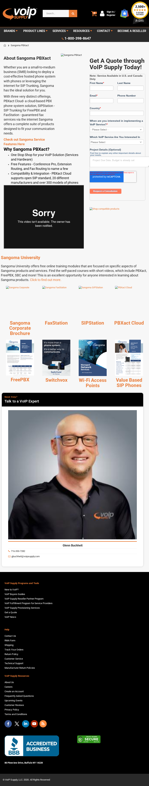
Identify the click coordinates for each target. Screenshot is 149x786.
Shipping (9, 645)
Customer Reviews (14, 705)
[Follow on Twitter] (17, 724)
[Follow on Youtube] (34, 723)
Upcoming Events (14, 700)
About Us (9, 682)
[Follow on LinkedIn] (25, 723)
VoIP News (10, 617)
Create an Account (14, 691)
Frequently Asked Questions (19, 696)
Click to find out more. (45, 280)
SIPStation (92, 323)
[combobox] (60, 13)
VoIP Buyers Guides (15, 594)
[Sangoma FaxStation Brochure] (56, 302)
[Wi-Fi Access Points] (92, 358)
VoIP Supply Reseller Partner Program (24, 598)
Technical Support (14, 663)
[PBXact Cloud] (129, 302)
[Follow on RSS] (43, 723)
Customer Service (14, 658)
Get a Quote (11, 612)
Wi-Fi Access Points (92, 382)
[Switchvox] (56, 358)
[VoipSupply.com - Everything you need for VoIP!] (20, 13)
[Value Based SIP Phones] (129, 358)
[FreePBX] (20, 357)
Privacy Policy (12, 709)
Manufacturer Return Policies (20, 667)
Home (5, 45)
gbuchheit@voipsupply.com (25, 556)
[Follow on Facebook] (8, 723)
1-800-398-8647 (78, 38)
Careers (9, 686)
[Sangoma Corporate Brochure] (20, 302)
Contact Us (10, 636)
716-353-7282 (18, 551)
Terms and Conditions (16, 714)
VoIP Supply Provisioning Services (22, 607)
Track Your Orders (14, 649)
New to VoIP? (12, 589)
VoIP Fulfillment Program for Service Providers (29, 603)
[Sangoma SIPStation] (92, 302)
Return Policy (11, 654)
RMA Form (10, 640)
